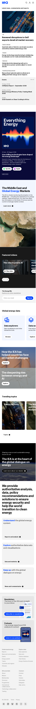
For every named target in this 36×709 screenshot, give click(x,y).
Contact (21, 673)
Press (20, 675)
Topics (4, 661)
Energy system (6, 659)
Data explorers (23, 651)
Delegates (21, 682)
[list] (18, 267)
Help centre (22, 685)
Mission (4, 675)
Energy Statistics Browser (26, 661)
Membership (5, 678)
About (3, 673)
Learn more (5, 174)
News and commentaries (9, 654)
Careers (21, 678)
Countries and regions (8, 663)
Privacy (18, 699)
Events (4, 656)
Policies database (24, 656)
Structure (4, 680)
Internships (22, 680)
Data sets (21, 654)
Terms (12, 699)
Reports (4, 651)
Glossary (4, 666)
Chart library (22, 659)
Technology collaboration (9, 689)
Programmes (5, 682)
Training (4, 691)
